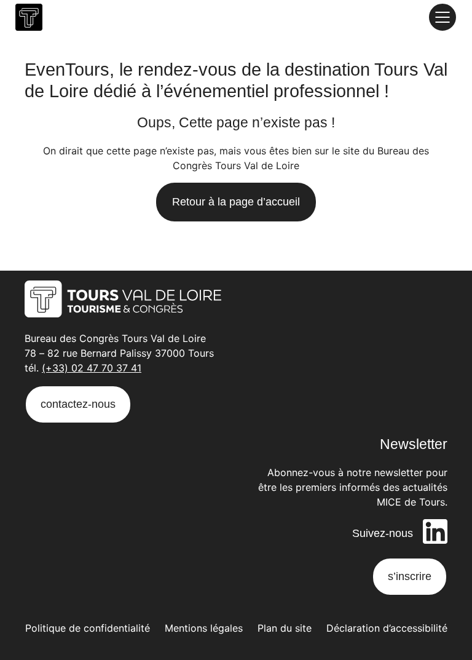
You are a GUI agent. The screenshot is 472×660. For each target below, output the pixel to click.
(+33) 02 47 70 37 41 (91, 368)
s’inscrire (409, 576)
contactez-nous (78, 404)
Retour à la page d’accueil (236, 202)
